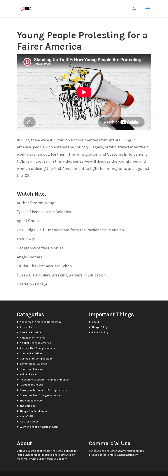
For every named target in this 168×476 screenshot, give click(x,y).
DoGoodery (60, 458)
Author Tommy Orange (36, 202)
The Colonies (28, 405)
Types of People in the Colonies (44, 211)
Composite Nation (31, 353)
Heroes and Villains (31, 369)
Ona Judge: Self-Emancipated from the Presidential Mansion (70, 230)
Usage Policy (99, 327)
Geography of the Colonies (40, 248)
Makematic (24, 458)
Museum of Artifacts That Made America (44, 379)
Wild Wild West (29, 421)
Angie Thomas (29, 257)
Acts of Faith (27, 327)
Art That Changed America (35, 342)
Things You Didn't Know (33, 411)
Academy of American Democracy (40, 321)
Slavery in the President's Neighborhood (44, 390)
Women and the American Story (39, 426)
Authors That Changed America (38, 348)
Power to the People (32, 384)
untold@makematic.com (123, 454)
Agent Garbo (28, 220)
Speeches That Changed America (40, 395)
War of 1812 (26, 416)
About (95, 321)
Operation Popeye (32, 284)
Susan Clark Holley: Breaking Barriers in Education (61, 275)
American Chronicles (32, 337)
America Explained (31, 332)
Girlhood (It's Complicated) (36, 358)
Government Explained (33, 363)
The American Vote (31, 400)
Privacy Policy (100, 332)
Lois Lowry (26, 238)
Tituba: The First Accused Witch (44, 266)
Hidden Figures (29, 374)
